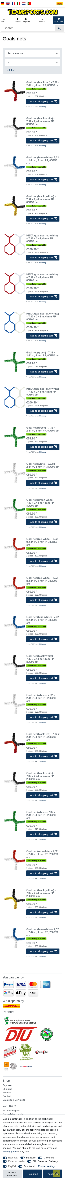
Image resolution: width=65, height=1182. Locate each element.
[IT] (18, 4)
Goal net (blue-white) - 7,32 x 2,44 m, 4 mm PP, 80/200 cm (42, 620)
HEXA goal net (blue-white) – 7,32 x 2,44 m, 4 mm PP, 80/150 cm (42, 391)
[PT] (29, 4)
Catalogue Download (14, 1099)
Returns (7, 1092)
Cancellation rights (13, 1114)
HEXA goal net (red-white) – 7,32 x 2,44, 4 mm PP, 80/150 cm (42, 238)
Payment (7, 1085)
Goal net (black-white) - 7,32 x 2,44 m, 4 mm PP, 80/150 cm (40, 121)
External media (16, 1161)
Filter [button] (12, 70)
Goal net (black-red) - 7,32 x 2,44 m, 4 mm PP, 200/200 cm (42, 737)
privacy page (10, 1151)
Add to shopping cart (41, 101)
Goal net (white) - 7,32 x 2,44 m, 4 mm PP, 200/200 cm (41, 698)
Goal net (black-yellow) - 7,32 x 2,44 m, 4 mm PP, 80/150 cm (41, 199)
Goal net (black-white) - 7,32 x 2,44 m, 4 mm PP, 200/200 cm (40, 776)
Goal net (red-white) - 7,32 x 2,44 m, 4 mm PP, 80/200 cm (42, 581)
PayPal (12, 1166)
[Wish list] (42, 20)
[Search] (59, 28)
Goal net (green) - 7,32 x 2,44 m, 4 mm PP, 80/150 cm (42, 354)
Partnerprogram (11, 1110)
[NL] (24, 4)
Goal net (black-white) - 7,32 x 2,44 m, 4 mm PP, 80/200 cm (40, 659)
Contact (7, 1096)
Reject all (33, 1173)
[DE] (2, 4)
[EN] (8, 4)
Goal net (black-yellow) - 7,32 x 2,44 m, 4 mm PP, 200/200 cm (41, 893)
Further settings (46, 1166)
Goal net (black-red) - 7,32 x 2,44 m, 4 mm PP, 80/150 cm (42, 84)
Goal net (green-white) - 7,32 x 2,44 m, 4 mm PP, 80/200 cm (40, 502)
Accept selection (12, 1174)
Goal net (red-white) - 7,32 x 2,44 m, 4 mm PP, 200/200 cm (42, 854)
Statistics (31, 1157)
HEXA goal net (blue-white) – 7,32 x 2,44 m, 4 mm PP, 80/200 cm (42, 316)
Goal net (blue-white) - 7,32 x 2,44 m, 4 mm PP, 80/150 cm (42, 160)
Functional (29, 1166)
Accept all (53, 1173)
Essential (13, 1157)
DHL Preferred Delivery (45, 1161)
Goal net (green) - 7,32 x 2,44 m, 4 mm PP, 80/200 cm (42, 429)
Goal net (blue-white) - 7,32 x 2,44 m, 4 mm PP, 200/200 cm (42, 932)
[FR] (13, 4)
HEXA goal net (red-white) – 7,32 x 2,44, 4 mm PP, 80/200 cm (42, 277)
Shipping (42, 106)
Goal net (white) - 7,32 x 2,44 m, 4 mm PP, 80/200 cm (42, 465)
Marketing (49, 1157)
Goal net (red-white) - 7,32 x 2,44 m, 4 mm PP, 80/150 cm (42, 542)
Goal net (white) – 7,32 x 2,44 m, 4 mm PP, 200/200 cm (41, 815)
